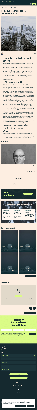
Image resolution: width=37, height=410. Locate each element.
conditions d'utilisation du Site (20, 398)
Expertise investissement (5, 7)
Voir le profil (30, 171)
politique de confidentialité (13, 334)
